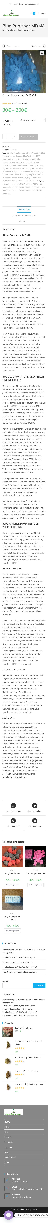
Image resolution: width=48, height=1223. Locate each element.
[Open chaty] (8, 1215)
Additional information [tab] (24, 215)
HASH (6, 1152)
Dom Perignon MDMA (35, 873)
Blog (27, 1209)
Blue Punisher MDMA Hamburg (24, 159)
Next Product (36, 46)
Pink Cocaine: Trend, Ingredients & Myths (18, 957)
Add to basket (28, 137)
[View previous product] (4, 46)
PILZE (6, 1162)
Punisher (11, 245)
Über (22, 1209)
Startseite (14, 1209)
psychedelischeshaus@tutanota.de (27, 1189)
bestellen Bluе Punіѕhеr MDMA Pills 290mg (23, 153)
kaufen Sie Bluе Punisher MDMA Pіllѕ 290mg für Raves (23, 187)
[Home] (3, 30)
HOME (7, 1122)
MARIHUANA (10, 1157)
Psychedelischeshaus (21, 1197)
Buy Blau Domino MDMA (12, 918)
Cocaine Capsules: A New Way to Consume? (19, 967)
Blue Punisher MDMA (26, 30)
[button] (42, 53)
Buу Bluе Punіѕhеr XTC (31, 181)
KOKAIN (7, 1137)
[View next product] (44, 46)
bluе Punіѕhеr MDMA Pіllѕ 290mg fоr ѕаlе (26, 165)
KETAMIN (8, 1142)
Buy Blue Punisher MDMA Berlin (15, 168)
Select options (12, 885)
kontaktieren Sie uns (11, 777)
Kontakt (34, 1209)
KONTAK (8, 1147)
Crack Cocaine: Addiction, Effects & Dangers (19, 972)
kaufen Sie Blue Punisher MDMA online (27, 184)
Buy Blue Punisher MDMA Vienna (26, 171)
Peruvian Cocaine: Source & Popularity (17, 962)
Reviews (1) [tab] (24, 221)
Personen (39, 265)
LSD (6, 1132)
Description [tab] (24, 209)
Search (5, 981)
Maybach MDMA (12, 873)
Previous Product (13, 46)
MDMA (13, 150)
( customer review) (19, 103)
